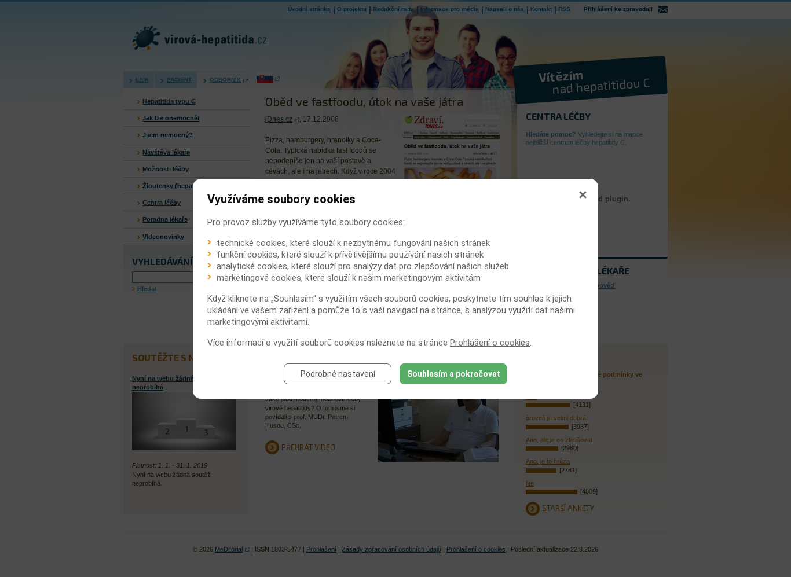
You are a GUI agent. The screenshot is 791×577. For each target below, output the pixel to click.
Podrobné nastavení (338, 373)
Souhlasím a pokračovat (453, 373)
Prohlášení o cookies (490, 342)
